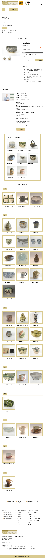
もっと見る (20, 129)
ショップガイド (20, 501)
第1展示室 (19, 512)
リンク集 (30, 522)
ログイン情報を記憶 (7, 25)
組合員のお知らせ (8, 518)
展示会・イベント (8, 514)
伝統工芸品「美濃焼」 (32, 512)
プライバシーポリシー (23, 502)
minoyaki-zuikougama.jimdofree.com (24, 125)
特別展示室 (19, 518)
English (29, 524)
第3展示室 (19, 516)
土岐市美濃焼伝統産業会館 (20, 510)
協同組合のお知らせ (8, 516)
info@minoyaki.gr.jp (10, 542)
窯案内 (18, 520)
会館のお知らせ (7, 512)
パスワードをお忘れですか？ (10, 30)
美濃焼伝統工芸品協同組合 (33, 510)
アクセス (18, 524)
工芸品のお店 (11, 501)
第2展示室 (19, 514)
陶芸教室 (18, 522)
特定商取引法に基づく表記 (32, 501)
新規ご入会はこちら (8, 32)
